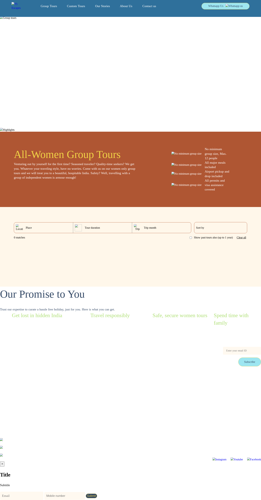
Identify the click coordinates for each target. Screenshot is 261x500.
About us (31, 393)
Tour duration (92, 227)
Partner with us (34, 385)
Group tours (6, 378)
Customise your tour (37, 378)
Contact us (149, 6)
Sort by (200, 227)
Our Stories (102, 6)
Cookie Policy (34, 400)
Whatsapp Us (215, 5)
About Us (126, 6)
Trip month (150, 227)
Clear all (241, 237)
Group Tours (49, 6)
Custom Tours (76, 6)
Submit (91, 495)
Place (29, 227)
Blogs (3, 385)
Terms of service (9, 393)
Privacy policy (8, 400)
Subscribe (249, 361)
